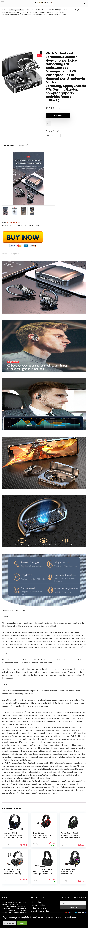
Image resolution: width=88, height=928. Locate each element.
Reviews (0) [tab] (23, 145)
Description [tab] (9, 145)
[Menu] (2, 3)
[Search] (84, 3)
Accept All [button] (22, 923)
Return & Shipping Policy (40, 911)
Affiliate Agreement (38, 908)
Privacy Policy (36, 902)
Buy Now (58, 115)
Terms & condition (38, 905)
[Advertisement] (44, 33)
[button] (41, 52)
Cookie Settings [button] (9, 923)
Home (4, 10)
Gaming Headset (16, 10)
